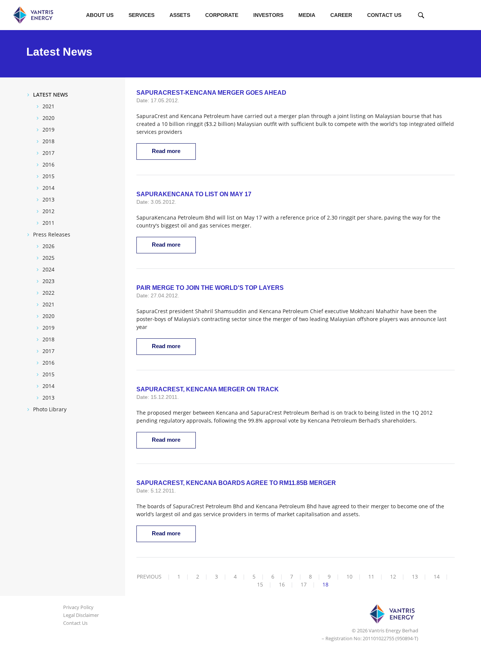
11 (371, 576)
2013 (48, 199)
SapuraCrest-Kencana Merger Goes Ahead (211, 92)
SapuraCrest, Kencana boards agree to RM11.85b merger (236, 483)
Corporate (221, 15)
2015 (48, 176)
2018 (48, 141)
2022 (48, 292)
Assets (179, 15)
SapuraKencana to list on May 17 (193, 194)
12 (393, 576)
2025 (48, 257)
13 (415, 576)
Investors (268, 15)
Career (341, 15)
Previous (149, 576)
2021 (48, 106)
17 (304, 584)
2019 (48, 129)
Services (141, 15)
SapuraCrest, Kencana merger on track (207, 389)
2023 (48, 281)
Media (306, 15)
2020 (48, 117)
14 (437, 576)
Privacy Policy (78, 607)
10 (349, 576)
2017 (48, 152)
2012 (48, 211)
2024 (48, 269)
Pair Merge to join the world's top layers (210, 288)
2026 (48, 246)
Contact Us (384, 15)
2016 (48, 164)
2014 (48, 187)
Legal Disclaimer (81, 615)
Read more (166, 151)
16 (282, 584)
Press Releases (51, 234)
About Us (99, 15)
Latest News (50, 94)
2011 (48, 222)
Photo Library (50, 409)
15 (260, 584)
